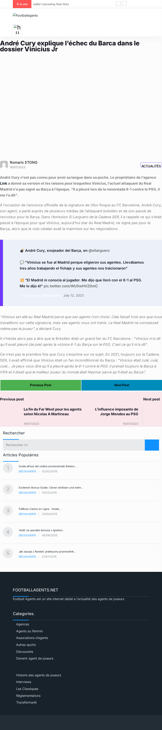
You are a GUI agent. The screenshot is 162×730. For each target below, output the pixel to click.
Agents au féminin (29, 631)
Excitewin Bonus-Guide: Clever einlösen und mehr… (51, 487)
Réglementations (28, 696)
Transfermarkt (26, 702)
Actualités (151, 165)
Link (3, 183)
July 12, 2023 (73, 295)
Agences (22, 624)
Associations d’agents (32, 638)
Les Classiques (27, 689)
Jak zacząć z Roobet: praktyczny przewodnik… (47, 551)
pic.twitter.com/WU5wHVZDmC (71, 286)
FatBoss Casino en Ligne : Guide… (40, 508)
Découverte (27, 471)
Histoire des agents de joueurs (38, 675)
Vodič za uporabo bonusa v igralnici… (41, 530)
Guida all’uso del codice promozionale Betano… (48, 466)
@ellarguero (99, 250)
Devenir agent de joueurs (34, 658)
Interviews (23, 682)
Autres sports (26, 645)
